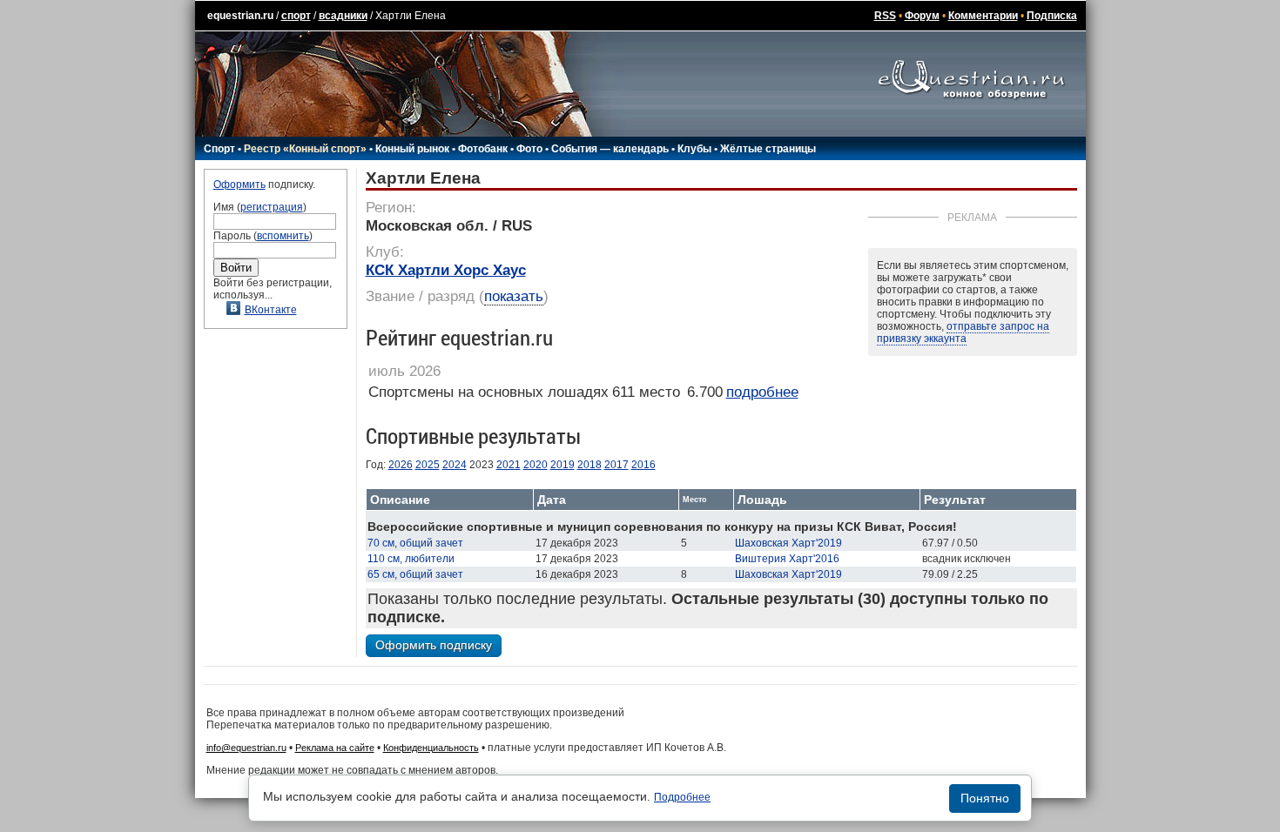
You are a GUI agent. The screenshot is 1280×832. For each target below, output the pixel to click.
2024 (454, 465)
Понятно (984, 798)
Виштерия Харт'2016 (787, 559)
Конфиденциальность (431, 747)
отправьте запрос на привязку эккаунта (963, 332)
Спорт (219, 149)
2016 (643, 465)
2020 (535, 465)
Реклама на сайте (334, 747)
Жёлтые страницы (768, 149)
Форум (922, 16)
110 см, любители (411, 559)
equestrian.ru (240, 16)
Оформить (239, 184)
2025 (427, 465)
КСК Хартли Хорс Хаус (446, 270)
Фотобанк (483, 149)
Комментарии (983, 16)
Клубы (694, 149)
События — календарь (610, 149)
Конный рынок (412, 149)
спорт (296, 16)
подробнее (762, 392)
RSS (885, 16)
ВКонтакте (271, 310)
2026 (400, 465)
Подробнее (682, 797)
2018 (589, 465)
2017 (616, 465)
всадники (343, 16)
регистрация (271, 207)
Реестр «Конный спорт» (305, 149)
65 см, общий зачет (415, 574)
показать (513, 296)
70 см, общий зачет (415, 543)
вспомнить (283, 236)
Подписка (1052, 16)
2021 (508, 465)
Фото (529, 149)
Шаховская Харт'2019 (788, 543)
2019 (562, 465)
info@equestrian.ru (246, 747)
